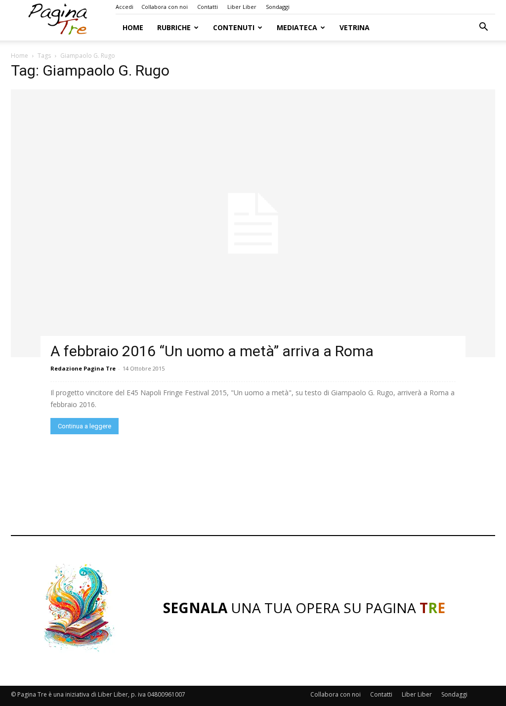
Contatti (207, 6)
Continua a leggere (84, 426)
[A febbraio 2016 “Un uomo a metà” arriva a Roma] (253, 223)
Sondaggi (278, 6)
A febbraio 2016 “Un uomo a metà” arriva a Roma (212, 351)
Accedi (124, 6)
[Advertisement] (253, 487)
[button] (483, 28)
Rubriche (174, 27)
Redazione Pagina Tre (83, 368)
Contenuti (233, 27)
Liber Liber (241, 6)
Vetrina (354, 27)
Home (133, 27)
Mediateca (297, 27)
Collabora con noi (164, 6)
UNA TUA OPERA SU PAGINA (304, 607)
